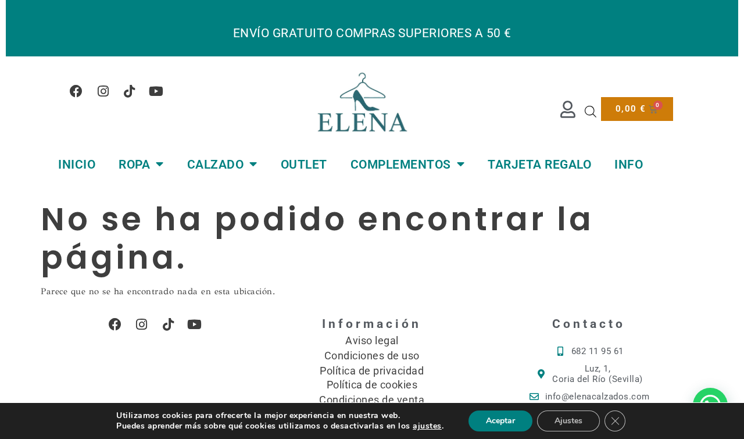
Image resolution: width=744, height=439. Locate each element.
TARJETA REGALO (539, 165)
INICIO (76, 165)
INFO (628, 165)
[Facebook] (76, 91)
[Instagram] (103, 91)
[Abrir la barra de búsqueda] (590, 111)
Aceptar (500, 420)
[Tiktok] (129, 91)
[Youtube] (156, 91)
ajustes (427, 426)
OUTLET (304, 165)
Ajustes (568, 420)
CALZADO (215, 165)
